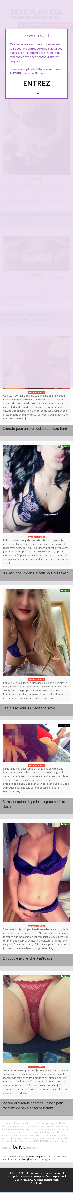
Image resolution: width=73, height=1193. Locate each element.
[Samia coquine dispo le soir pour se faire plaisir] (36, 744)
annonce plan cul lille (45, 1129)
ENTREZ (36, 83)
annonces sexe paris (24, 1129)
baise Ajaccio (40, 1132)
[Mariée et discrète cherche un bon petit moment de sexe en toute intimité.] (36, 1020)
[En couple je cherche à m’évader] (36, 874)
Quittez (36, 93)
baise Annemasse (18, 1126)
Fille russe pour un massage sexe (28, 708)
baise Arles (28, 1138)
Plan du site (36, 1183)
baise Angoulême (23, 1141)
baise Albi (55, 1123)
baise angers (32, 1147)
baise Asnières (54, 1141)
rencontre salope (33, 1156)
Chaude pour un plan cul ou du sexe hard (34, 429)
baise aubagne (42, 1135)
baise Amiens (40, 1140)
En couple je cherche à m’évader (28, 958)
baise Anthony (17, 1135)
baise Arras (16, 1138)
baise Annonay (53, 1126)
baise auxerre (41, 1138)
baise (19, 1146)
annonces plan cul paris (59, 1138)
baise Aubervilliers (36, 1126)
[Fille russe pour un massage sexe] (36, 633)
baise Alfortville (9, 1123)
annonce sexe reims (24, 1132)
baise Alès (29, 1135)
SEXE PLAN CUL (18, 1173)
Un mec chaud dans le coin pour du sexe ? (35, 573)
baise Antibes (8, 1141)
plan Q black (27, 1159)
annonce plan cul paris (28, 1123)
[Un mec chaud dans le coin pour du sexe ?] (36, 490)
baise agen (44, 1123)
